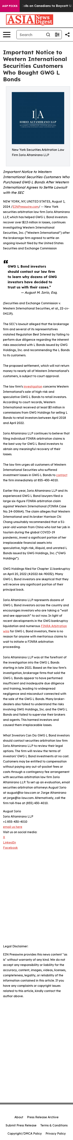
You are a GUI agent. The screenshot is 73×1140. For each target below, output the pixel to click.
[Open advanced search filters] (57, 34)
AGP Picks (9, 6)
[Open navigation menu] (6, 34)
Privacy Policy (55, 1133)
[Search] (48, 34)
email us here (12, 827)
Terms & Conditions (54, 1125)
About (18, 1117)
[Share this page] (67, 34)
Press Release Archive (43, 1117)
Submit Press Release (21, 1125)
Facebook (10, 848)
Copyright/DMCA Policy (24, 1133)
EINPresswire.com (26, 206)
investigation (33, 386)
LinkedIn (9, 842)
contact (61, 475)
